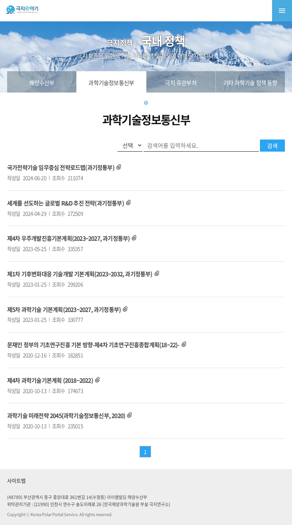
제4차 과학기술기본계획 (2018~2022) (50, 380)
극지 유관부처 (180, 82)
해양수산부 (41, 82)
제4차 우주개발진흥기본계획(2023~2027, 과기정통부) (68, 238)
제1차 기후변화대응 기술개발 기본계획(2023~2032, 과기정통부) (79, 273)
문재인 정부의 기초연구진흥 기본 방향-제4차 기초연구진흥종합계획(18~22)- (93, 344)
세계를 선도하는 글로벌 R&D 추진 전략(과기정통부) (65, 203)
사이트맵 (16, 480)
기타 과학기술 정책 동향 (250, 82)
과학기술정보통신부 (111, 82)
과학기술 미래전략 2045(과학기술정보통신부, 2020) (66, 415)
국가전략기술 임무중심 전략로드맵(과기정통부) (60, 167)
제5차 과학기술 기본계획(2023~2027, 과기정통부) (64, 309)
